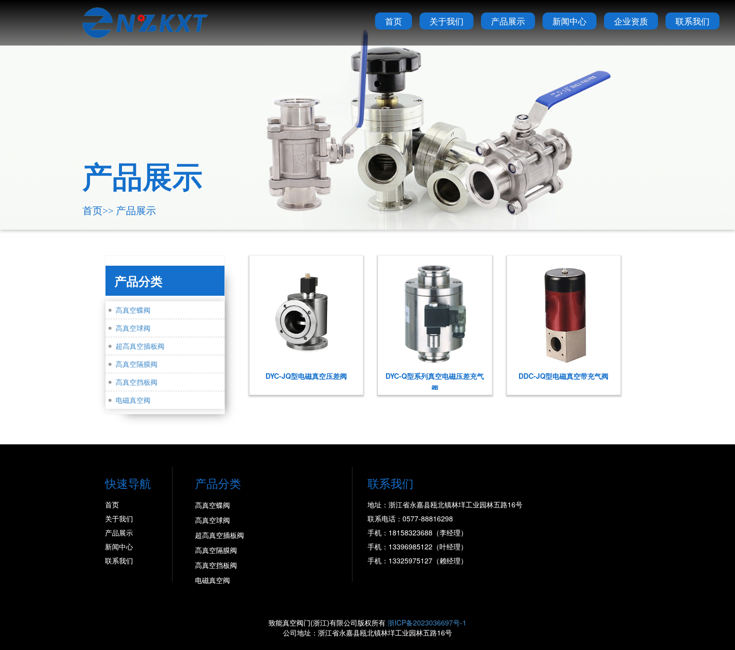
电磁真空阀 (133, 400)
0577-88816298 (427, 518)
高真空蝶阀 (133, 310)
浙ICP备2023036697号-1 (427, 622)
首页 (393, 21)
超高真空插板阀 (140, 346)
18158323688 (410, 532)
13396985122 (410, 546)
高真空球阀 (133, 328)
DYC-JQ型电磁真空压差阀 (306, 376)
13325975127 (410, 560)
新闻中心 (569, 21)
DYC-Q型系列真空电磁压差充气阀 (435, 380)
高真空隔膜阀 (137, 364)
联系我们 (693, 21)
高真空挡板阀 (137, 382)
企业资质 (631, 21)
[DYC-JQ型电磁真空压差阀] (306, 312)
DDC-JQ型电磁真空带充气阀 (563, 376)
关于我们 (447, 21)
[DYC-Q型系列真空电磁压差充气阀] (434, 312)
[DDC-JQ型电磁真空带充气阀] (564, 312)
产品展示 (508, 21)
